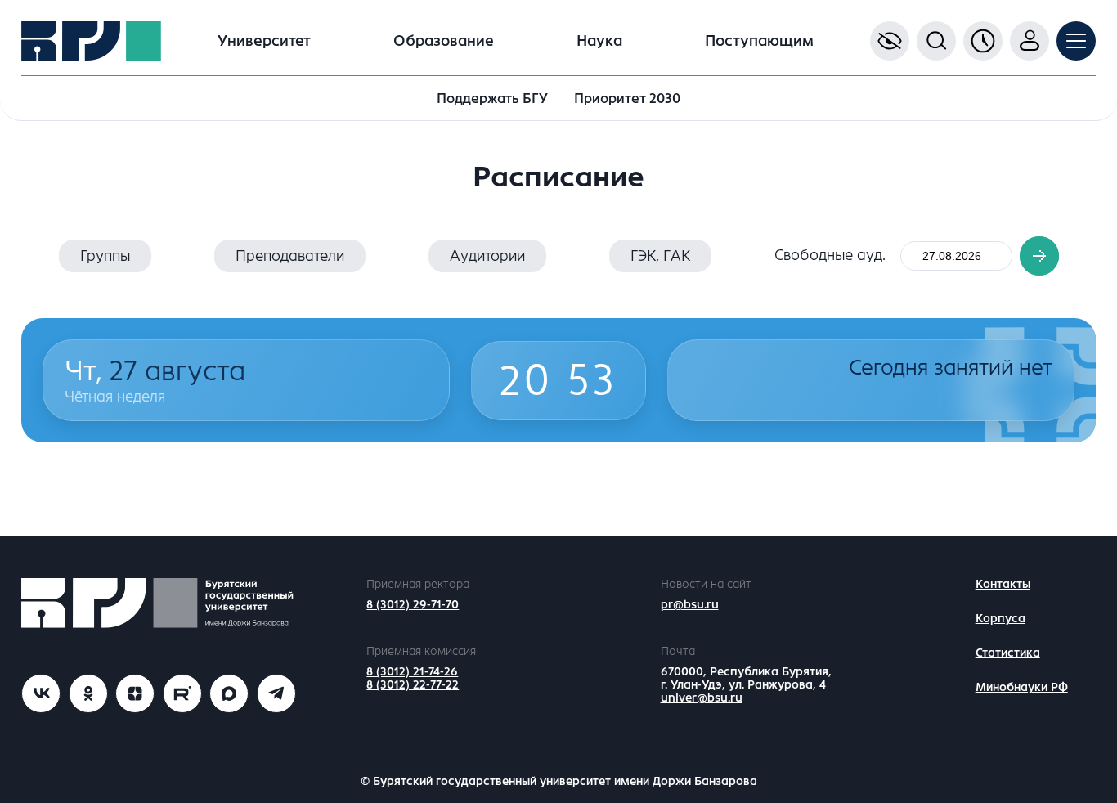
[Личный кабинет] (1029, 41)
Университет (264, 41)
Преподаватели (290, 256)
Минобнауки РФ (1022, 687)
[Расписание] (983, 41)
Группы (105, 256)
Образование (443, 41)
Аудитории (487, 256)
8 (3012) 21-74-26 (412, 672)
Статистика (1008, 653)
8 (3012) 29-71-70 (412, 605)
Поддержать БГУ (492, 98)
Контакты (1003, 584)
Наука (599, 41)
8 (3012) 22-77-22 (412, 685)
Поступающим (759, 41)
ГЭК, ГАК (660, 256)
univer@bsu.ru (701, 698)
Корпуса (1000, 618)
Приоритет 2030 (627, 98)
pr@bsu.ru (690, 605)
